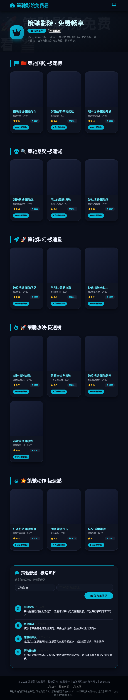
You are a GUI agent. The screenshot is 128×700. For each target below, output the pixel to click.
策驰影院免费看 (32, 5)
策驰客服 (76, 686)
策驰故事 (52, 686)
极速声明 (64, 686)
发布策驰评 (100, 595)
